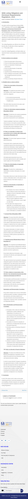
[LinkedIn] (5, 440)
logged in (11, 397)
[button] (20, 2)
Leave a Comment (6, 19)
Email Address (4, 487)
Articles (12, 19)
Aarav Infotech (14, 497)
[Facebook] (2, 440)
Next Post (24, 390)
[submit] (22, 491)
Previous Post (4, 390)
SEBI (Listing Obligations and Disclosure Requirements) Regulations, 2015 (13, 29)
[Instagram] (9, 440)
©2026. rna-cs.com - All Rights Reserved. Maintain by (14, 495)
